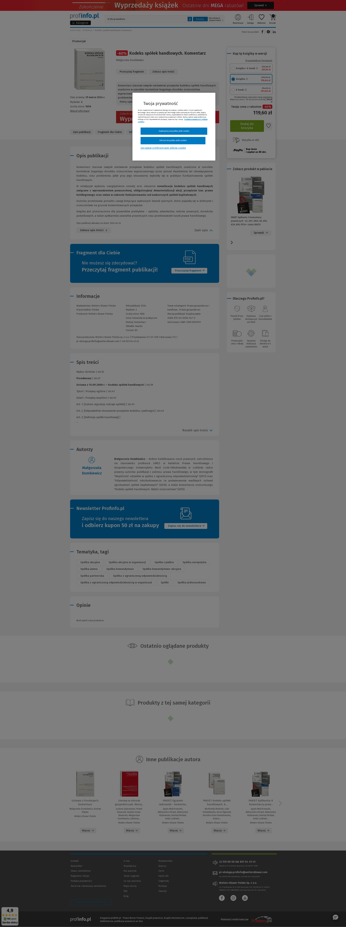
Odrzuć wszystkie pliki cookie (173, 140)
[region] (173, 127)
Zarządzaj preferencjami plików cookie (163, 148)
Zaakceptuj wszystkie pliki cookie (174, 131)
